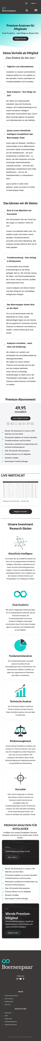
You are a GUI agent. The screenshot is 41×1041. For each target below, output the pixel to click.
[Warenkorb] (26, 3)
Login (33, 3)
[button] (26, 10)
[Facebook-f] (24, 979)
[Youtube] (20, 979)
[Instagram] (17, 979)
